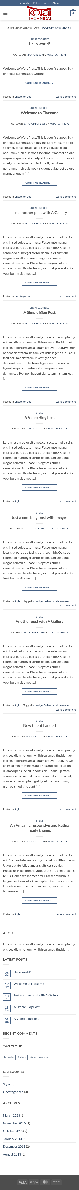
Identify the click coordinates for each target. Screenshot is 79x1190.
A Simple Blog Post (39, 312)
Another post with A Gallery (40, 621)
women (64, 601)
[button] (5, 13)
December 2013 (14, 1146)
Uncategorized (39, 39)
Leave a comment (65, 96)
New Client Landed (39, 725)
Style (39, 412)
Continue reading (39, 82)
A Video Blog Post (39, 417)
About (56, 3)
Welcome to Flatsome (39, 112)
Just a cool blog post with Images (39, 517)
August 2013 (12, 1154)
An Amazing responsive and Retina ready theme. (39, 828)
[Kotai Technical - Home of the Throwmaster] (39, 13)
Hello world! (39, 43)
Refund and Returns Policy (34, 3)
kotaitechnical (57, 28)
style (56, 601)
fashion (48, 601)
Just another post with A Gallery (39, 212)
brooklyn (37, 601)
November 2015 (14, 1123)
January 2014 (12, 1139)
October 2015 (13, 1131)
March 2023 (11, 1115)
